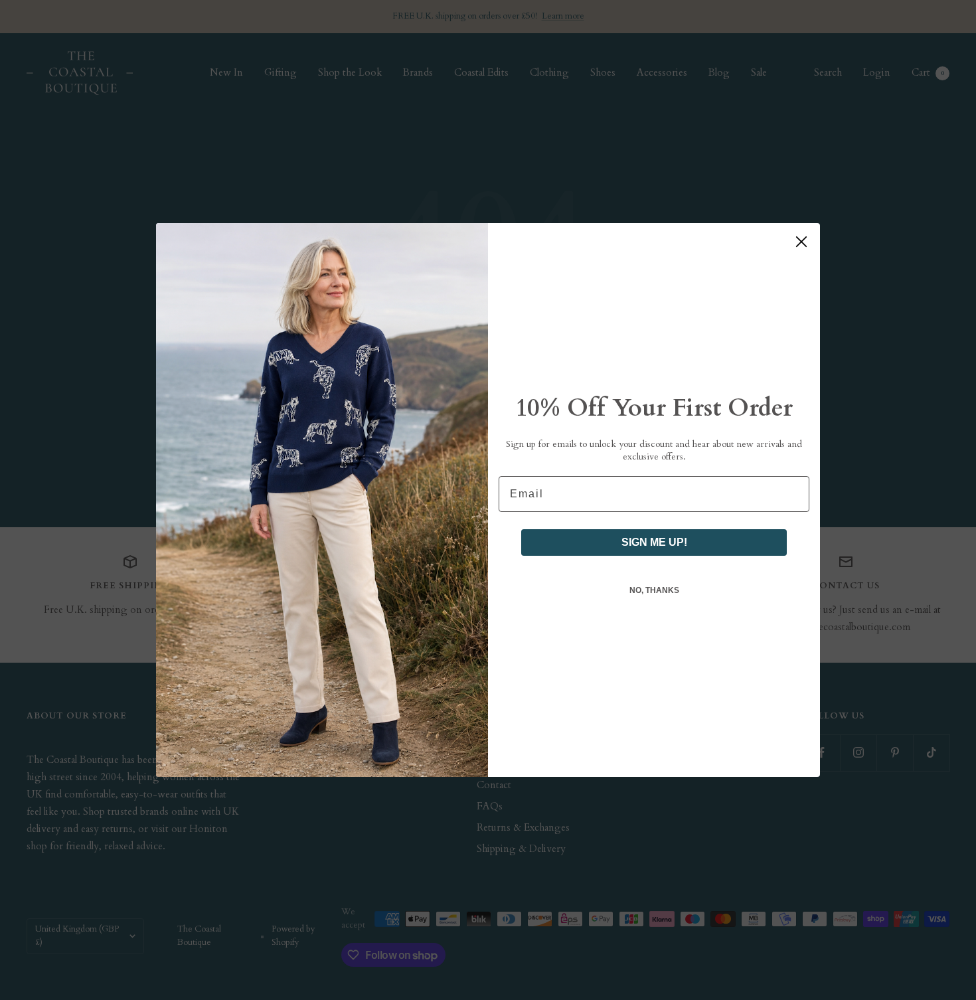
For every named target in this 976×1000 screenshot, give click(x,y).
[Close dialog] (801, 242)
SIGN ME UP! (654, 542)
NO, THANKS (654, 590)
